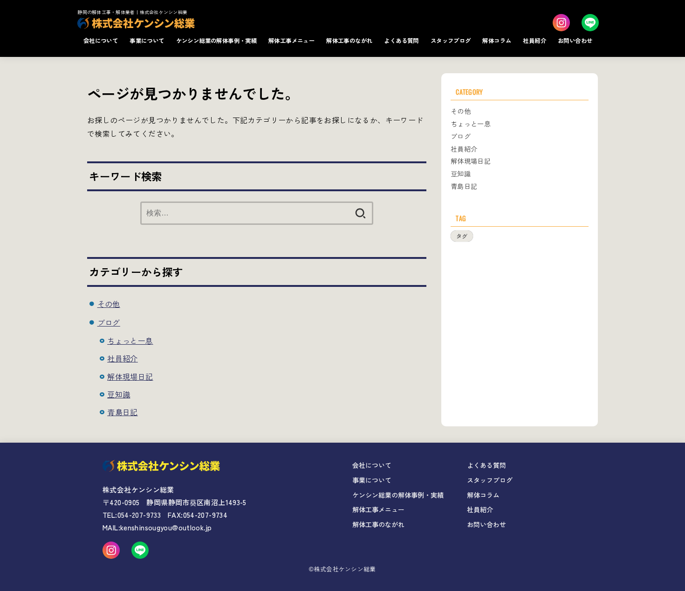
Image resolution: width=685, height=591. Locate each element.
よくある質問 (401, 40)
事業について (147, 40)
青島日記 (122, 411)
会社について (100, 40)
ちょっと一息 (130, 340)
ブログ (108, 322)
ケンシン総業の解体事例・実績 (216, 40)
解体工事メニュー (291, 40)
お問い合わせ (575, 40)
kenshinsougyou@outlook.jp (166, 527)
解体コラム (496, 40)
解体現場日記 (130, 376)
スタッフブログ (451, 40)
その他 (108, 303)
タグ (461, 236)
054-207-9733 (139, 515)
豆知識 (118, 394)
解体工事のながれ (349, 40)
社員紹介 (534, 40)
